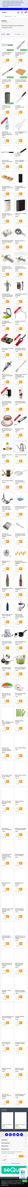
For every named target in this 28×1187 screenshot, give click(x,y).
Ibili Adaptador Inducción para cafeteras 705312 (6, 508)
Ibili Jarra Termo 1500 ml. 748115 (19, 1069)
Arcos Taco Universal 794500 (21, 214)
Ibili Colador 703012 (20, 748)
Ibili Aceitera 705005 (20, 454)
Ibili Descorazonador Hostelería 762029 (21, 829)
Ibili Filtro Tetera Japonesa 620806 (20, 991)
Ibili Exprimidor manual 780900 (6, 936)
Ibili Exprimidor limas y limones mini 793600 (7, 910)
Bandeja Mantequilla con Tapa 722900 (7, 241)
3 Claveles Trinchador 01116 (19, 106)
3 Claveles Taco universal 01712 (6, 106)
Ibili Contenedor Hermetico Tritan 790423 (6, 802)
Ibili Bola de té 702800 (6, 562)
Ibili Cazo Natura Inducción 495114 (6, 668)
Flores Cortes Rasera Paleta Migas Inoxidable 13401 (21, 376)
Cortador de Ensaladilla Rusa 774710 (6, 322)
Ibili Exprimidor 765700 (19, 883)
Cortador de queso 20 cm (20, 322)
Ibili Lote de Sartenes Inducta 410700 (6, 1096)
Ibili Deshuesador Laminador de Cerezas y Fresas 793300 (6, 856)
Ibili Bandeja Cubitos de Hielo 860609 (21, 507)
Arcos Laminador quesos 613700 (19, 161)
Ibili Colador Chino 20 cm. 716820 (7, 776)
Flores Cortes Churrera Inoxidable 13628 (7, 376)
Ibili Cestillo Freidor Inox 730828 (20, 694)
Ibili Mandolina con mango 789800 (20, 1095)
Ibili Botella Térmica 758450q (20, 589)
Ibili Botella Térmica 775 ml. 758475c (7, 615)
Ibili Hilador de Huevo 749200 (6, 1043)
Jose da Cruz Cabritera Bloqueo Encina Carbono (20, 1124)
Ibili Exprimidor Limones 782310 (19, 909)
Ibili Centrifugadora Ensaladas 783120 (20, 668)
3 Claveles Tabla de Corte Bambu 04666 (21, 80)
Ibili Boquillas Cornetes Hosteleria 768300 (20, 562)
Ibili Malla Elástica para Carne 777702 (20, 402)
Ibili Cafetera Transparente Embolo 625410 (19, 616)
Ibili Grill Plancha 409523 (19, 1017)
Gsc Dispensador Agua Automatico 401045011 (7, 403)
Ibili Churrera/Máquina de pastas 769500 (7, 722)
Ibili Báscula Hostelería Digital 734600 (7, 535)
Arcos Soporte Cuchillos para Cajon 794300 (7, 187)
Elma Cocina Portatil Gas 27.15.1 (7, 349)
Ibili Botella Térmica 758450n (7, 589)
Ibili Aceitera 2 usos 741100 (7, 455)
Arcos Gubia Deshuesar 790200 (7, 161)
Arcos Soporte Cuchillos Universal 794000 (20, 187)
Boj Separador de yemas (20, 241)
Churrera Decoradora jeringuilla (21, 294)
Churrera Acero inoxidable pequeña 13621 (20, 268)
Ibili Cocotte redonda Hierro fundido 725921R (6, 749)
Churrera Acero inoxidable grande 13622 (7, 268)
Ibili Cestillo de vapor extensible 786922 (6, 695)
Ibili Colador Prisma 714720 (20, 776)
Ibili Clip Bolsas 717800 (19, 721)
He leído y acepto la (11, 1163)
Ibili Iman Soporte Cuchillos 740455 (20, 1043)
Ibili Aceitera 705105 (7, 480)
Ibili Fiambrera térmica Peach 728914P (19, 964)
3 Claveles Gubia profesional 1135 (6, 80)
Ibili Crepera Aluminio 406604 (6, 829)
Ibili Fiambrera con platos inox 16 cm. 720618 (20, 937)
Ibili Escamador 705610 (6, 883)
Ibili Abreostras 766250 (19, 429)
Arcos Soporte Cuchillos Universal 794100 (7, 215)
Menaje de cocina (8, 16)
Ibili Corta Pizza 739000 (19, 802)
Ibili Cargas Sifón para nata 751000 (6, 642)
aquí (7, 1185)
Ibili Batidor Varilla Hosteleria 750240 (20, 534)
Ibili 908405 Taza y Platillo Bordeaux (7, 429)
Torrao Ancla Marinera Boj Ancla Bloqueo (7, 1124)
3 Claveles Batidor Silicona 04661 (7, 53)
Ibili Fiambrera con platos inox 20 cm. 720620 (7, 964)
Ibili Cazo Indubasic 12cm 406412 (20, 642)
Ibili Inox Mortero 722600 (6, 1069)
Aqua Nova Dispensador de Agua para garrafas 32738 (7, 133)
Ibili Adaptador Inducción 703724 (20, 481)
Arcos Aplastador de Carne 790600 (21, 132)
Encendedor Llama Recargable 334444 (20, 349)
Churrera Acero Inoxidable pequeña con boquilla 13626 (7, 295)
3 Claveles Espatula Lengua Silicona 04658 (20, 54)
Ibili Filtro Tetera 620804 (6, 991)
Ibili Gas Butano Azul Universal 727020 (7, 1017)
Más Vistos (4, 1109)
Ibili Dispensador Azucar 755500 (19, 855)
